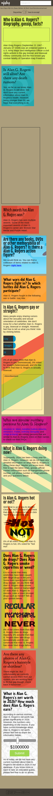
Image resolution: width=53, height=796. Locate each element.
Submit (19, 753)
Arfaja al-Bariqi (10, 434)
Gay (6, 338)
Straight (7, 345)
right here (16, 265)
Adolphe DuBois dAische (34, 429)
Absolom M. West (12, 429)
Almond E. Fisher (11, 432)
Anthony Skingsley (30, 432)
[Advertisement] (20, 165)
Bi (5, 352)
